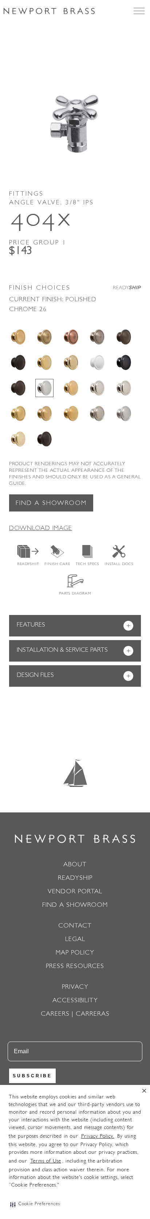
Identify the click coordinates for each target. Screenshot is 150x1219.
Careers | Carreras (75, 1014)
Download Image (40, 529)
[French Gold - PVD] (71, 362)
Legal (75, 940)
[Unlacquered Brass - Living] (18, 439)
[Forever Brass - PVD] (44, 362)
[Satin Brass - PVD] (18, 413)
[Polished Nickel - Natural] (97, 388)
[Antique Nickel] (97, 337)
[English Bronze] (124, 337)
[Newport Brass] (49, 11)
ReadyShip (28, 564)
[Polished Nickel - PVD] (124, 388)
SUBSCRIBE (32, 1075)
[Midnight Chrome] (124, 362)
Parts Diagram (75, 594)
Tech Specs (87, 564)
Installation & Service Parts (73, 651)
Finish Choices (40, 288)
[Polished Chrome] (44, 388)
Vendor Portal (75, 892)
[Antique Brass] (44, 337)
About (75, 865)
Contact (75, 926)
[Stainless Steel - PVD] (124, 413)
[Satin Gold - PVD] (71, 413)
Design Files (73, 676)
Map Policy (75, 953)
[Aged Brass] (18, 337)
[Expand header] (139, 11)
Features (73, 626)
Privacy (75, 987)
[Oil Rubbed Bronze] (18, 388)
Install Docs (118, 564)
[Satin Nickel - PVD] (97, 413)
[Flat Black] (18, 362)
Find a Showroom (51, 504)
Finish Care (57, 564)
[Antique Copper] (71, 337)
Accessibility (75, 1001)
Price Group (38, 243)
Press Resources (75, 967)
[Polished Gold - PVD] (71, 388)
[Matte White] (97, 362)
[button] (35, 1204)
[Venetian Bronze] (44, 439)
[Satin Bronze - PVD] (44, 413)
